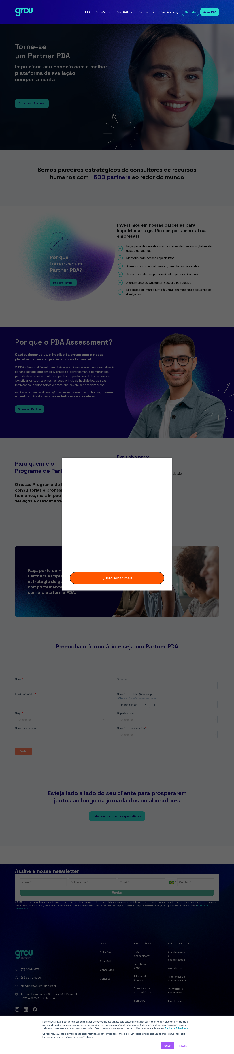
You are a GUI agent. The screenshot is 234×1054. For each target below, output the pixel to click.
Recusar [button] (183, 1045)
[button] (104, 12)
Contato (190, 12)
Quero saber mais (117, 578)
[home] (24, 12)
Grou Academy (169, 12)
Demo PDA (209, 12)
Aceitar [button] (167, 1045)
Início (88, 12)
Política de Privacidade (176, 1028)
